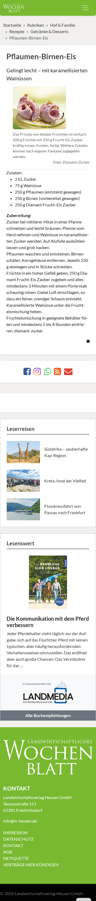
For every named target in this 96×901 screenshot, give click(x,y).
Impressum (15, 832)
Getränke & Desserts (49, 31)
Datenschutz (18, 838)
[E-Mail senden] (68, 372)
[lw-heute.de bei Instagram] (37, 372)
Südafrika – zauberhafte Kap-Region (66, 452)
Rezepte (16, 31)
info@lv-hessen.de (20, 820)
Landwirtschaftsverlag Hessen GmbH (49, 893)
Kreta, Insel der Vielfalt (65, 480)
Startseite (12, 24)
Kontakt (13, 845)
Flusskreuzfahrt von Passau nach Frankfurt (64, 509)
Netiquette (16, 858)
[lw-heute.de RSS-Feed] (57, 372)
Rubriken (35, 24)
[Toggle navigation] (85, 7)
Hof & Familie (62, 24)
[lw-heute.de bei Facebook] (27, 372)
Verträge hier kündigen (31, 864)
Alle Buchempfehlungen (48, 715)
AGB (7, 851)
